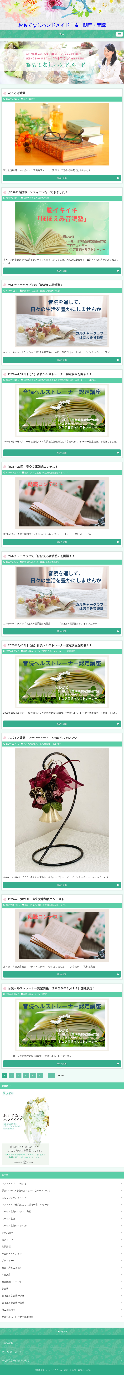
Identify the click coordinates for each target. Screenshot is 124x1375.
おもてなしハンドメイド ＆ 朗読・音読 (62, 25)
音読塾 (26, 198)
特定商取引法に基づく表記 (15, 1360)
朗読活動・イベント (59, 473)
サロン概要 (7, 1343)
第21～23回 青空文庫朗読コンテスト (33, 466)
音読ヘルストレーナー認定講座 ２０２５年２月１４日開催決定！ (51, 988)
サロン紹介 (7, 1232)
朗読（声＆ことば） (31, 291)
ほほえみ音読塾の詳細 (59, 380)
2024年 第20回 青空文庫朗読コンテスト (36, 899)
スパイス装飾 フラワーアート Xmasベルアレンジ (42, 737)
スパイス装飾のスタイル (14, 1225)
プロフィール (8, 1260)
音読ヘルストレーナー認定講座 (83, 380)
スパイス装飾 (29, 744)
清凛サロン (7, 1239)
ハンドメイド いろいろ (14, 1183)
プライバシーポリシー (13, 1352)
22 (51, 1076)
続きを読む (62, 178)
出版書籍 (6, 1246)
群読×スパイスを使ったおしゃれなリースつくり (26, 1190)
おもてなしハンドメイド (14, 1197)
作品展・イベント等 (12, 1253)
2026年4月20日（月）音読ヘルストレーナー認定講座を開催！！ (50, 374)
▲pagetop (62, 1331)
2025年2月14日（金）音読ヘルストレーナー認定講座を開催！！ (50, 645)
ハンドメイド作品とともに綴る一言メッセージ (25, 1204)
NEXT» (61, 1076)
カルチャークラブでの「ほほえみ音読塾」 (35, 284)
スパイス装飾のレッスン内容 (48, 744)
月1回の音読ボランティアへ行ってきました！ (38, 192)
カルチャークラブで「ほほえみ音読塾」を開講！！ (41, 556)
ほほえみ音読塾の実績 (39, 198)
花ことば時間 (17, 93)
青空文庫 (46, 473)
